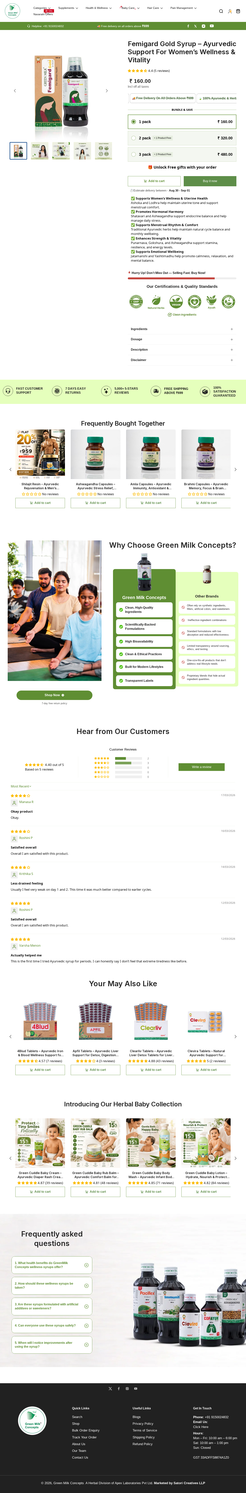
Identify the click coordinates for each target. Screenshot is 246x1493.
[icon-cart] (238, 11)
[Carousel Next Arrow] (106, 90)
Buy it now (210, 181)
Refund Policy (143, 1444)
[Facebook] (119, 1388)
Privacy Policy (143, 1424)
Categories (40, 7)
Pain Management (181, 7)
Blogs (137, 1417)
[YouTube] (135, 1388)
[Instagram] (127, 1388)
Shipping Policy (144, 1437)
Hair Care (153, 7)
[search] (221, 11)
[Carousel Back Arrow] (15, 90)
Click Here (200, 1427)
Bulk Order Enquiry (86, 1430)
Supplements (66, 7)
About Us (78, 1444)
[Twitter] (110, 1388)
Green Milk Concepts (68, 1483)
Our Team (79, 1451)
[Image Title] (188, 25)
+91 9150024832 (217, 1417)
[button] (138, 71)
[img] (20, 795)
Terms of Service (145, 1430)
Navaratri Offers (43, 14)
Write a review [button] (201, 767)
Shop (75, 1424)
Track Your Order (84, 1437)
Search (77, 1417)
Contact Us (80, 1457)
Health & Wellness (97, 7)
